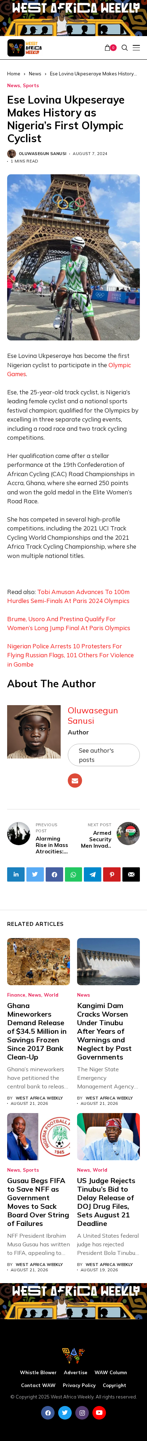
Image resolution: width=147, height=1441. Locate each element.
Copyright (114, 1385)
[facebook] (48, 1413)
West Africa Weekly (39, 1098)
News (13, 85)
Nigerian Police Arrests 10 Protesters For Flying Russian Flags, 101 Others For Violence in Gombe (70, 655)
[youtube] (99, 1413)
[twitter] (65, 1413)
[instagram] (82, 1413)
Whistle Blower (38, 1372)
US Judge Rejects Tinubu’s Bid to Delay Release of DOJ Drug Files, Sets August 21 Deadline (106, 1202)
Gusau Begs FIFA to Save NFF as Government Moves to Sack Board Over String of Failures (38, 1202)
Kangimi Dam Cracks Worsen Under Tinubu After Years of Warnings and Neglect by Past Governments (104, 1031)
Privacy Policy (79, 1385)
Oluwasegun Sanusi (42, 153)
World (51, 995)
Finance (16, 995)
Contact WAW (38, 1385)
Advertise (75, 1372)
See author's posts (96, 755)
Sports (31, 85)
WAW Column (111, 1372)
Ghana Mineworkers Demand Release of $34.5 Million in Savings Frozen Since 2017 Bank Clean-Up (37, 1031)
